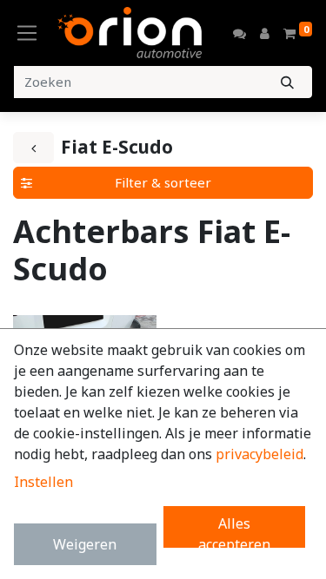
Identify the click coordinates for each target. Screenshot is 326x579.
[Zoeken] (287, 82)
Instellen (43, 481)
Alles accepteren (234, 531)
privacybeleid (259, 454)
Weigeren (84, 544)
